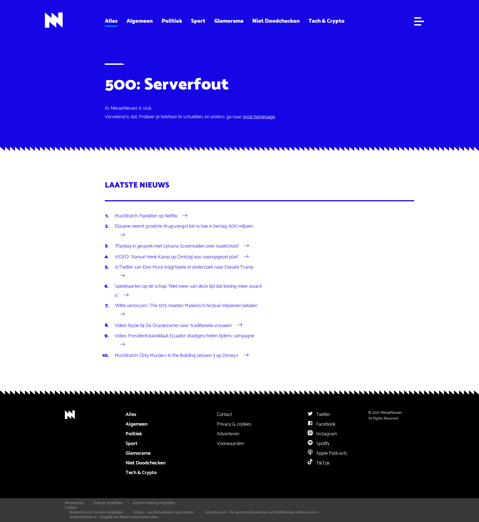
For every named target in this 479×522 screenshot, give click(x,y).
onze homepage (259, 117)
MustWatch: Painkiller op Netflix (146, 216)
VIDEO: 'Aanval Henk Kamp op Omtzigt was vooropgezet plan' (177, 257)
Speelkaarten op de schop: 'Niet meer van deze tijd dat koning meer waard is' (188, 290)
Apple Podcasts (331, 453)
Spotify (322, 443)
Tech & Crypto (327, 21)
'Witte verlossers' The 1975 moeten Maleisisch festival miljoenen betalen (186, 306)
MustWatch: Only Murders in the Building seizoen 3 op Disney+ (177, 355)
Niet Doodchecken (276, 21)
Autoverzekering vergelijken (154, 503)
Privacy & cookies (234, 424)
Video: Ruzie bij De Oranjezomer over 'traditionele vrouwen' (173, 325)
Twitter (322, 414)
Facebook (325, 424)
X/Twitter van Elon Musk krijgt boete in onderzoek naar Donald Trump (184, 267)
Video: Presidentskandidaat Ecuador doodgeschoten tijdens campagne (184, 336)
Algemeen (139, 21)
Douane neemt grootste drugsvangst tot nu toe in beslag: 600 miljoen (184, 226)
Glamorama (228, 21)
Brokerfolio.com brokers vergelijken (96, 512)
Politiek (172, 21)
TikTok (322, 463)
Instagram (326, 434)
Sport (198, 21)
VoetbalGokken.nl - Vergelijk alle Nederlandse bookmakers (114, 517)
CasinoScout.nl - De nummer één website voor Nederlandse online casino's (261, 512)
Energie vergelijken (108, 503)
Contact (224, 414)
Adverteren (228, 434)
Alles (111, 21)
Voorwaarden (230, 443)
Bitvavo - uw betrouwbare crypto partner (163, 512)
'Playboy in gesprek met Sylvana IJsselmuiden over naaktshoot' (177, 246)
